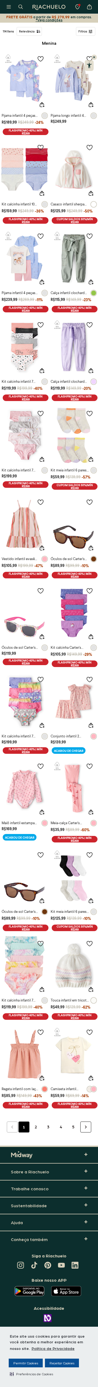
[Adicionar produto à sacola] (42, 105)
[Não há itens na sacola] (89, 6)
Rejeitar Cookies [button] (62, 1363)
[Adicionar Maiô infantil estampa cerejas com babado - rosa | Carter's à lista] (40, 766)
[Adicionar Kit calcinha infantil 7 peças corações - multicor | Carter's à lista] (40, 324)
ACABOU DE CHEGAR (68, 750)
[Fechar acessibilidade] (94, 57)
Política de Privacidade (53, 1348)
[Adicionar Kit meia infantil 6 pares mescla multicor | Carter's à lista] (89, 413)
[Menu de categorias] (8, 6)
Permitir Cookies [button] (25, 1363)
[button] (31, 1374)
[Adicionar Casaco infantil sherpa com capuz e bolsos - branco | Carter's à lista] (89, 147)
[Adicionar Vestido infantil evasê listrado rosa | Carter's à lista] (40, 502)
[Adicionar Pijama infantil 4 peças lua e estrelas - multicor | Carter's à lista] (40, 58)
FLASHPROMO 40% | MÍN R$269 (25, 131)
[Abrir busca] (20, 6)
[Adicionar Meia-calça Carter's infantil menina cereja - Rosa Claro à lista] (89, 766)
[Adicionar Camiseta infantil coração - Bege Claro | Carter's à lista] (89, 1032)
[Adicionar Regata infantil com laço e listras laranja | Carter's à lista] (40, 1032)
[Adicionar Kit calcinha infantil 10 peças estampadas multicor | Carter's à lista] (40, 147)
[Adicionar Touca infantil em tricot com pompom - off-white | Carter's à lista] (89, 943)
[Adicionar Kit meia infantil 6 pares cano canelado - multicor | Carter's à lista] (89, 855)
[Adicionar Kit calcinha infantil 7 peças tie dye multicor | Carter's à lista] (40, 943)
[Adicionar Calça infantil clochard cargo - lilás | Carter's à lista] (89, 324)
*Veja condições (49, 19)
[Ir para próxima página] (85, 1127)
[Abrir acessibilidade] (89, 65)
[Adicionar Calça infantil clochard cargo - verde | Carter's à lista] (89, 236)
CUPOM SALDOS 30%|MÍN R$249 (75, 220)
